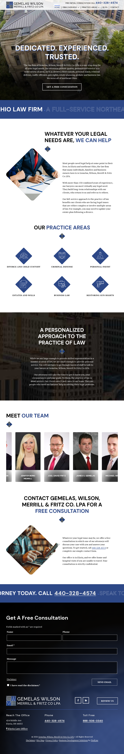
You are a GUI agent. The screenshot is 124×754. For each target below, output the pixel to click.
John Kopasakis (76, 475)
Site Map (40, 740)
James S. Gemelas (18, 475)
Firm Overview (70, 8)
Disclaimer (11, 679)
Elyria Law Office (18, 728)
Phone (66, 631)
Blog (105, 8)
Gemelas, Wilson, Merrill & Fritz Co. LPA (56, 736)
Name (10, 631)
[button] (121, 739)
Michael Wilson (47, 475)
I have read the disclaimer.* (25, 685)
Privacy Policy (52, 740)
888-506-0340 (93, 721)
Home (57, 8)
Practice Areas (89, 8)
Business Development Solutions (73, 740)
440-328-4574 (107, 3)
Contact (114, 8)
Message (11, 658)
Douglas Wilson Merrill (105, 477)
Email (11, 645)
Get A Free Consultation (62, 86)
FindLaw (94, 740)
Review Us (107, 700)
